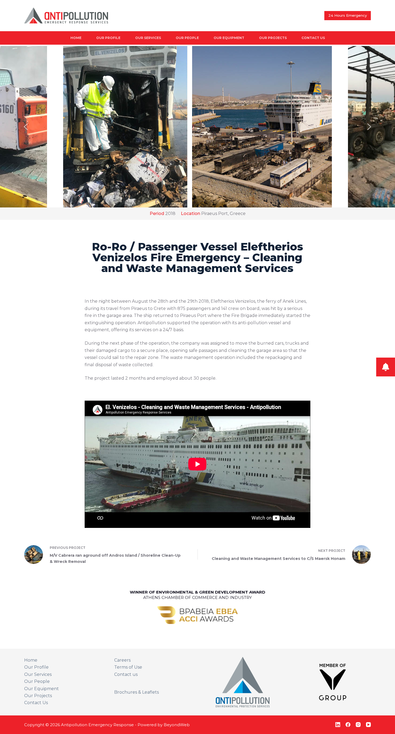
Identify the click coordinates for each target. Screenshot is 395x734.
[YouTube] (368, 724)
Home (75, 38)
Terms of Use (128, 667)
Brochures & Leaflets (136, 692)
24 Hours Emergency (347, 15)
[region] (197, 127)
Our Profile (108, 38)
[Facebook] (348, 724)
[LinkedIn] (337, 724)
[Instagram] (358, 724)
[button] (197, 126)
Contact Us (313, 38)
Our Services (148, 38)
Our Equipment (229, 38)
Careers (122, 660)
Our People (187, 38)
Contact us (126, 674)
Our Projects (273, 38)
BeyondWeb (177, 724)
